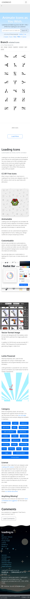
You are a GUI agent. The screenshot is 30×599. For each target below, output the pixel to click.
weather (5, 436)
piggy (6, 453)
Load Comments (9, 519)
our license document (11, 491)
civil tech (24, 436)
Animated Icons (6, 557)
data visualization (9, 431)
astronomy (23, 431)
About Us (4, 546)
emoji (18, 449)
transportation (15, 457)
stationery (24, 423)
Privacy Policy (6, 541)
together (15, 47)
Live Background (6, 564)
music (25, 449)
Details (24, 597)
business (5, 440)
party (14, 427)
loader (15, 436)
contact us (5, 544)
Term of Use (5, 539)
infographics (23, 427)
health (15, 423)
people (14, 444)
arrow (2, 49)
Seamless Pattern (7, 563)
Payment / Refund (7, 537)
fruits (4, 449)
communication (20, 453)
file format (16, 440)
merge (5, 47)
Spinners (4, 555)
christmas (5, 444)
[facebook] (4, 550)
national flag (23, 444)
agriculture (6, 427)
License (4, 542)
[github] (15, 550)
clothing (11, 449)
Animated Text (6, 561)
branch (10, 47)
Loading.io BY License (8, 467)
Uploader (4, 559)
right (26, 47)
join (2, 47)
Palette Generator (7, 566)
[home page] (6, 2)
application (6, 423)
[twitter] (9, 550)
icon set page (22, 415)
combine (21, 47)
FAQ (3, 535)
